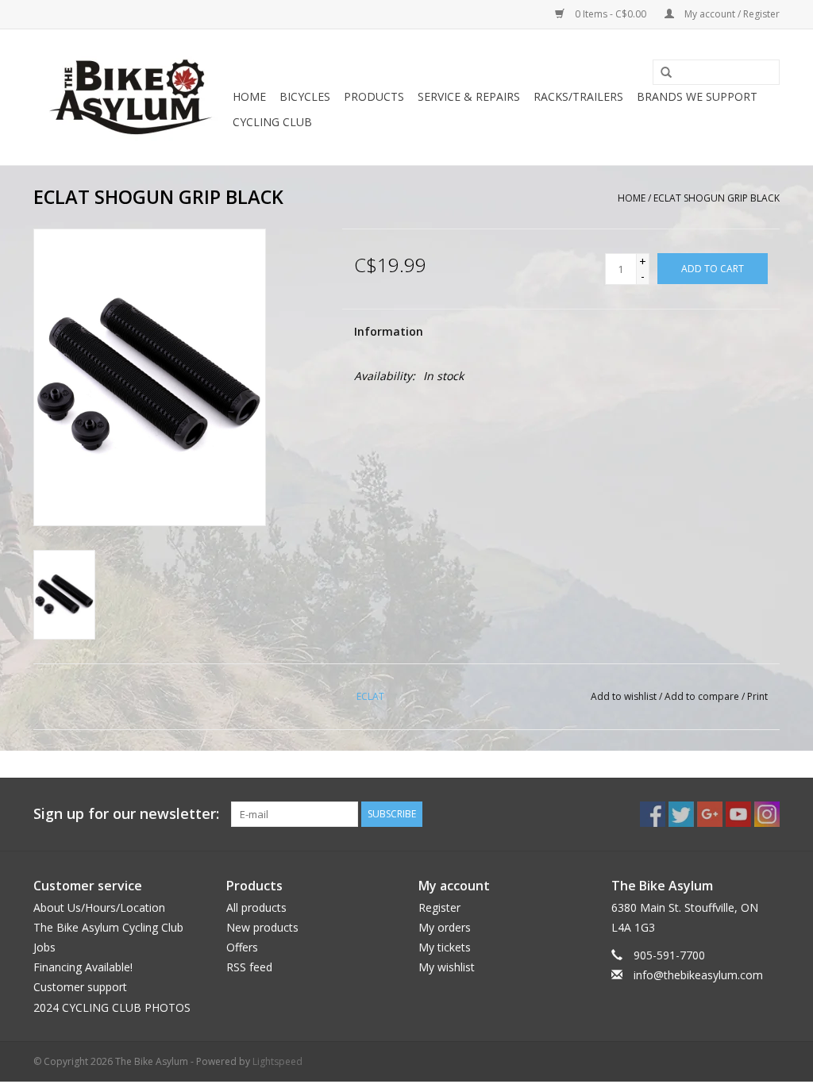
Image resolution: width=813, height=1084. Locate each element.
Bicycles (304, 96)
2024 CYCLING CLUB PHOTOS (112, 1007)
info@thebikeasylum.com (698, 974)
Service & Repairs (469, 96)
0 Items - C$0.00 (610, 14)
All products (256, 907)
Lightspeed (277, 1061)
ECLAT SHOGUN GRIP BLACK (716, 198)
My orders (444, 927)
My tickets (444, 947)
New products (262, 927)
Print (757, 696)
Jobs (44, 947)
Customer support (80, 986)
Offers (242, 947)
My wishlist (446, 966)
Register (439, 907)
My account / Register (731, 14)
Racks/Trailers (578, 96)
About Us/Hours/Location (99, 907)
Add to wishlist (624, 696)
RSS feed (249, 966)
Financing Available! (83, 966)
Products (374, 96)
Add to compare (703, 696)
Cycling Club (272, 121)
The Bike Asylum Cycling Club (108, 927)
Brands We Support (697, 96)
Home (249, 96)
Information (388, 331)
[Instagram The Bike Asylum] (767, 814)
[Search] (661, 73)
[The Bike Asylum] (130, 97)
